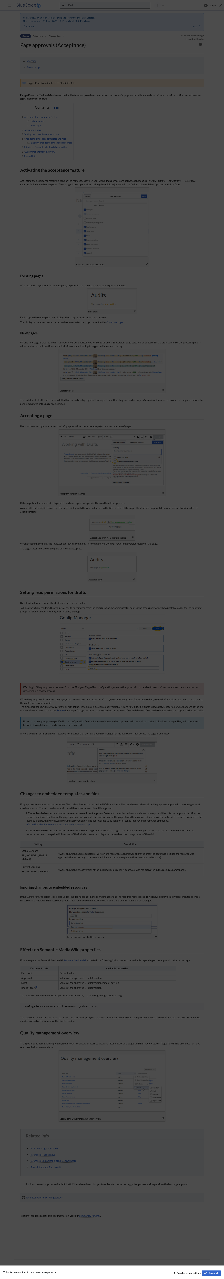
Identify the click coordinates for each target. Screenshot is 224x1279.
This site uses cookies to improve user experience (29, 1272)
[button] (187, 1273)
